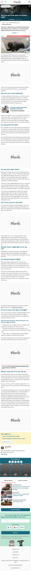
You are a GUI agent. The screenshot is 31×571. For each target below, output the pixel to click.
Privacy (15, 557)
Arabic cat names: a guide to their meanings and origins (21, 494)
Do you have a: (15, 524)
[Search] (5, 1)
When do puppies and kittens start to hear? (14, 438)
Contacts (15, 555)
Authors (15, 552)
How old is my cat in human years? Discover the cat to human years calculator (21, 488)
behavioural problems (18, 307)
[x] (12, 462)
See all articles (15, 509)
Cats (7, 22)
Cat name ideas (16, 492)
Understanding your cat (14, 22)
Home (3, 22)
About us (15, 549)
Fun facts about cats (6, 24)
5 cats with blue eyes (18, 501)
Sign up (15, 532)
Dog (11, 527)
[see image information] (29, 6)
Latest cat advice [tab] (22, 480)
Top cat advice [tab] (8, 480)
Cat (17, 527)
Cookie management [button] (15, 565)
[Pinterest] (21, 462)
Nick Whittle (12, 19)
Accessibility (15, 568)
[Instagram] (15, 462)
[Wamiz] (17, 2)
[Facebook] (10, 462)
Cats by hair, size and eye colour (19, 499)
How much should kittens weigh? (11, 436)
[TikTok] (18, 462)
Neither (22, 527)
